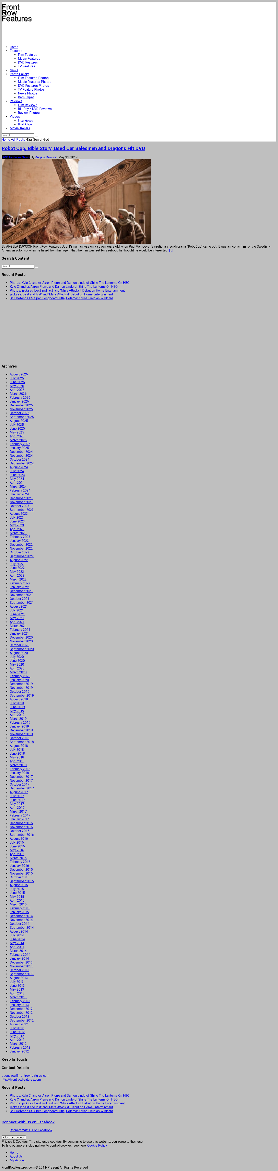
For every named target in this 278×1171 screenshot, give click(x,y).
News (14, 70)
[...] (171, 250)
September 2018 (22, 742)
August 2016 (19, 839)
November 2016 (21, 827)
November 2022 (21, 548)
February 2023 (20, 537)
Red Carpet (26, 97)
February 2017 (20, 815)
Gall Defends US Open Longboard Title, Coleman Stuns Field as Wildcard (61, 298)
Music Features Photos (34, 82)
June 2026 (17, 382)
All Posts (18, 140)
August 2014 (19, 931)
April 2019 (17, 715)
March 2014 (18, 951)
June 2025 (17, 428)
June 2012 (17, 1032)
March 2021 (18, 626)
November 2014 (21, 920)
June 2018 (17, 753)
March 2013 (18, 997)
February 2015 (20, 908)
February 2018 (20, 769)
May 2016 (17, 850)
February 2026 (20, 397)
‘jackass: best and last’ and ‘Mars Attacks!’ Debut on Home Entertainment (61, 294)
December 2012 (21, 1009)
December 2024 (21, 452)
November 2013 (21, 966)
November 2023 (21, 502)
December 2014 (21, 916)
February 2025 (20, 444)
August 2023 (19, 514)
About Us (16, 1156)
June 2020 (17, 661)
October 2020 (19, 645)
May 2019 (17, 711)
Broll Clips (25, 124)
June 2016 (17, 846)
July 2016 (17, 842)
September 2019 (22, 695)
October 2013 (19, 970)
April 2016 (17, 854)
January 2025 (19, 448)
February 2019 (20, 722)
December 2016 (21, 823)
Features (16, 51)
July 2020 (17, 657)
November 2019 (21, 688)
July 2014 (17, 935)
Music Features (29, 58)
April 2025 (17, 436)
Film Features (27, 55)
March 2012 (18, 1044)
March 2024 (18, 486)
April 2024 (17, 483)
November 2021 (21, 595)
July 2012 (17, 1028)
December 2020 (21, 637)
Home (14, 47)
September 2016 (22, 835)
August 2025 (19, 421)
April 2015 (17, 900)
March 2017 (18, 811)
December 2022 (21, 545)
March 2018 (18, 765)
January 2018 (19, 773)
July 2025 (17, 425)
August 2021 (19, 606)
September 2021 (22, 603)
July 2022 (17, 564)
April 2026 (17, 390)
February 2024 (20, 490)
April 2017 (17, 808)
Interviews (25, 120)
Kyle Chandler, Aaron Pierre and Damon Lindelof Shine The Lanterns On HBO (64, 287)
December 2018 (21, 730)
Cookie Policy (97, 1145)
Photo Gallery (19, 74)
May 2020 (17, 664)
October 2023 (19, 506)
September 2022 (22, 556)
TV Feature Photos (31, 89)
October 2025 (19, 413)
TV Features (26, 66)
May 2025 (17, 432)
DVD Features (28, 62)
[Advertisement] (76, 32)
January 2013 (19, 1005)
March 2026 (18, 394)
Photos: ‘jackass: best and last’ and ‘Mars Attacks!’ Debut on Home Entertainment (67, 290)
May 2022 (17, 572)
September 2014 (22, 928)
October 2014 (19, 924)
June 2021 (17, 614)
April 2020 (17, 668)
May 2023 (17, 525)
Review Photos (29, 113)
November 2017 (21, 780)
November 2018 (21, 734)
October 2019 (19, 692)
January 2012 (19, 1051)
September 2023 (22, 510)
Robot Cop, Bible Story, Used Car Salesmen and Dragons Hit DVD (73, 148)
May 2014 (17, 943)
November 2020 (21, 641)
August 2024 (19, 467)
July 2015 (17, 889)
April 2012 (17, 1040)
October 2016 (19, 831)
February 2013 (20, 1001)
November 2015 (21, 873)
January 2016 (19, 866)
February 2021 (20, 630)
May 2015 (17, 897)
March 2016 (18, 858)
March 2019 (18, 719)
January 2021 (19, 633)
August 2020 (19, 653)
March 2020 (18, 672)
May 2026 (17, 386)
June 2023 (17, 521)
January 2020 (19, 680)
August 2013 (19, 978)
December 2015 (21, 869)
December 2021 (21, 591)
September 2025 (22, 417)
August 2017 (19, 792)
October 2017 (19, 784)
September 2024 (22, 463)
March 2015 (18, 904)
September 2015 (22, 881)
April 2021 (17, 622)
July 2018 (17, 750)
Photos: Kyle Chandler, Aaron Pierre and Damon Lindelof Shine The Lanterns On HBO (69, 283)
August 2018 (19, 746)
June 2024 (17, 475)
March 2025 (18, 440)
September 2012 (22, 1020)
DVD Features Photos (33, 86)
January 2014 (19, 958)
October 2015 (19, 877)
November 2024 (21, 456)
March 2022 (18, 579)
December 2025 (21, 405)
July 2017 (17, 796)
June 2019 (17, 707)
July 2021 (17, 610)
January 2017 (19, 819)
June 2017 (17, 800)
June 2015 (17, 893)
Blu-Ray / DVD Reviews (35, 109)
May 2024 (17, 479)
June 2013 (17, 986)
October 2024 (19, 459)
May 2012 (17, 1036)
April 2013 (17, 993)
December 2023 (21, 498)
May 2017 (17, 804)
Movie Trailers (20, 128)
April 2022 (17, 575)
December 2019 (21, 684)
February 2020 (20, 676)
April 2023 (17, 529)
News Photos (27, 93)
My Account (18, 1160)
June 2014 (17, 939)
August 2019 (19, 699)
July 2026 (17, 378)
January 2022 (19, 587)
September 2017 (22, 788)
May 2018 (17, 757)
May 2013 (17, 989)
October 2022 (19, 552)
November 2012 (21, 1013)
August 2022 (19, 560)
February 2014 (20, 955)
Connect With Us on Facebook (28, 1122)
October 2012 (19, 1016)
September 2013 (22, 974)
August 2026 (19, 374)
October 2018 (19, 738)
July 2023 (17, 517)
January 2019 (19, 726)
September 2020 (22, 649)
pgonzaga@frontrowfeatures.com (25, 1076)
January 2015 (19, 912)
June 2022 (17, 568)
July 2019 (17, 703)
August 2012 (19, 1024)
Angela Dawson (46, 157)
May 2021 (17, 618)
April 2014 (17, 947)
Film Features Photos (33, 78)
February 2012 (20, 1047)
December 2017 (21, 777)
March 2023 (18, 533)
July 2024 (17, 471)
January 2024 (19, 494)
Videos (15, 117)
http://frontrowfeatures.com (21, 1079)
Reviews (16, 101)
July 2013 (17, 982)
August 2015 (19, 885)
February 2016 (20, 862)
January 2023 (19, 541)
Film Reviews (27, 105)
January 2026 (19, 401)
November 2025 (21, 409)
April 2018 (17, 761)
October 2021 (19, 599)
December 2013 (21, 962)
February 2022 (20, 583)
